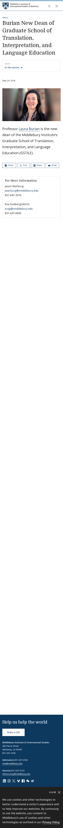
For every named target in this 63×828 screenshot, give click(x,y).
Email (54, 165)
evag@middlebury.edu (19, 208)
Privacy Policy (51, 822)
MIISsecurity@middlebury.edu (16, 774)
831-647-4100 (9, 753)
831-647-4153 (17, 770)
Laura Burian (29, 128)
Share (10, 165)
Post (24, 165)
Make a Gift (13, 732)
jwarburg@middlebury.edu (22, 190)
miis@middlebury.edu (12, 763)
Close (53, 792)
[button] (49, 6)
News (5, 17)
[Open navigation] (57, 6)
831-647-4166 (21, 760)
